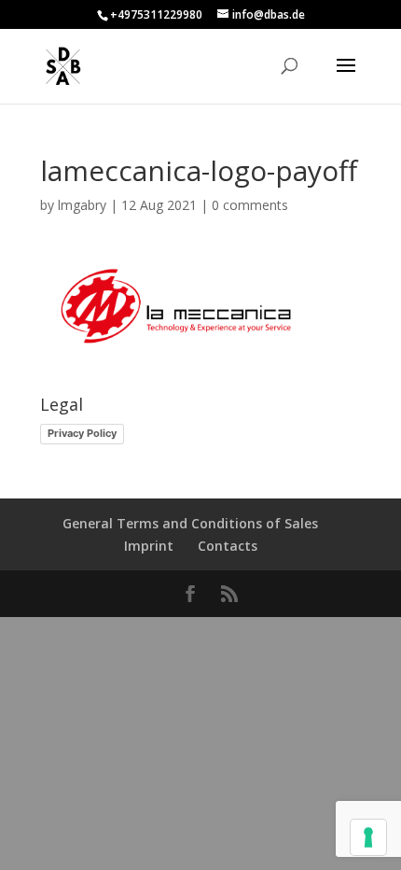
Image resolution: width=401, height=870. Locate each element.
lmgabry (82, 205)
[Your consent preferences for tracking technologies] (368, 837)
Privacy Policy (82, 433)
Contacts (227, 545)
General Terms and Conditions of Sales (190, 523)
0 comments (250, 205)
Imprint (148, 545)
